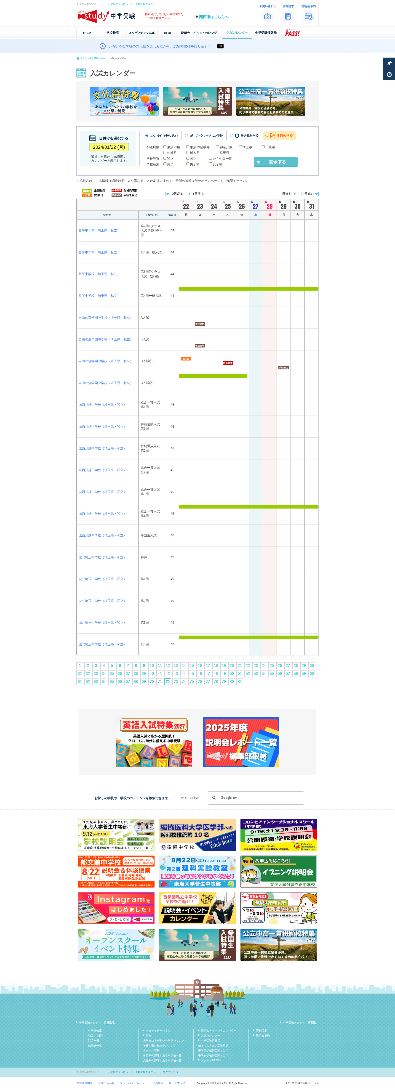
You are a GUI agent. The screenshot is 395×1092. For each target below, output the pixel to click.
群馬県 (224, 153)
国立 (193, 158)
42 (168, 674)
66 (120, 682)
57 (288, 674)
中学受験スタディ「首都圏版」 (98, 1022)
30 (312, 666)
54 (264, 674)
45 (192, 674)
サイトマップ (177, 1083)
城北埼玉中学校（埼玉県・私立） (103, 557)
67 (128, 682)
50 (232, 674)
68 (136, 682)
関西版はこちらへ (214, 17)
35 (112, 674)
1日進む (286, 194)
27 (288, 666)
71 (160, 682)
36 (120, 674)
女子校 (217, 164)
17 (208, 666)
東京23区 (173, 147)
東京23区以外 (200, 147)
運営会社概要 (84, 1083)
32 (88, 674)
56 (280, 674)
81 (240, 682)
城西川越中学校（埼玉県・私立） (103, 404)
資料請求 (261, 1030)
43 (176, 674)
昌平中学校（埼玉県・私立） (99, 230)
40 (152, 674)
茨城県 (172, 153)
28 (296, 666)
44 (184, 674)
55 (272, 674)
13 (176, 666)
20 (232, 666)
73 (176, 682)
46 (200, 674)
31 (80, 674)
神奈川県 (226, 147)
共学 (170, 164)
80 (232, 682)
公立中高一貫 (222, 158)
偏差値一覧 (95, 1045)
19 (224, 666)
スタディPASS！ (211, 1060)
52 (248, 674)
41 (160, 674)
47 (208, 674)
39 (144, 674)
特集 (148, 1035)
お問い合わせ (106, 1083)
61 (80, 682)
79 (224, 682)
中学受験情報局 (210, 1040)
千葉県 (270, 147)
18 (216, 666)
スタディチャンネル (158, 1030)
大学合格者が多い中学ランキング (163, 1040)
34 (104, 674)
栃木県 (195, 153)
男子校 (195, 164)
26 (280, 666)
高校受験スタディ (146, 4)
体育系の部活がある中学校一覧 (162, 1055)
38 (136, 674)
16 (200, 666)
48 (216, 674)
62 (88, 682)
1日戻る (198, 194)
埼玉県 (247, 147)
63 (96, 682)
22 (248, 666)
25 (272, 666)
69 (144, 682)
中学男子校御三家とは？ (213, 1050)
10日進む (307, 194)
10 (152, 666)
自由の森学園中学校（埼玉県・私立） (106, 317)
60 (312, 674)
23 (256, 666)
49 (224, 674)
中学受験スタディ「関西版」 (301, 1022)
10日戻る (176, 194)
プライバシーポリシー (133, 1083)
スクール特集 (151, 1050)
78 (216, 682)
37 (128, 674)
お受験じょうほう (118, 4)
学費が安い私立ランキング (159, 1045)
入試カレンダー (210, 1035)
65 (112, 682)
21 (240, 666)
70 (152, 682)
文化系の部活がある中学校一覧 (162, 1060)
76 (200, 682)
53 (256, 674)
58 (296, 674)
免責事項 (157, 1083)
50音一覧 (93, 1040)
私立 (170, 158)
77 (208, 682)
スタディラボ (170, 1072)
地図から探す (96, 1035)
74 (184, 682)
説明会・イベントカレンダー (219, 1030)
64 (104, 682)
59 (304, 674)
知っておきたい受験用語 (213, 1045)
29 (304, 666)
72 (168, 682)
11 (160, 666)
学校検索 (96, 1030)
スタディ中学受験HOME (92, 58)
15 (192, 666)
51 (240, 674)
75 (192, 682)
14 (184, 666)
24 (264, 666)
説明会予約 (263, 1035)
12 (168, 666)
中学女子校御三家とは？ (213, 1055)
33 (96, 674)
